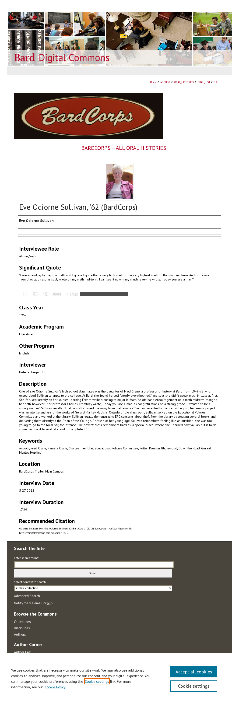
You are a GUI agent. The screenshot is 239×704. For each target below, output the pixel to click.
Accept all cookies (194, 672)
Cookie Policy (55, 687)
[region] (119, 678)
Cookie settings (97, 681)
